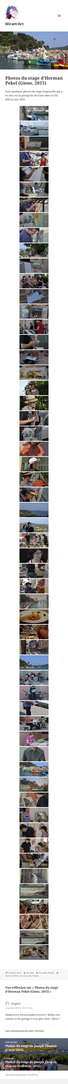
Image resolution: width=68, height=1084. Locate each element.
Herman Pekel (11, 975)
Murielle (30, 972)
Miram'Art (14, 23)
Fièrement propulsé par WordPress (21, 1074)
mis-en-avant (25, 975)
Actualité (43, 972)
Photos (51, 972)
